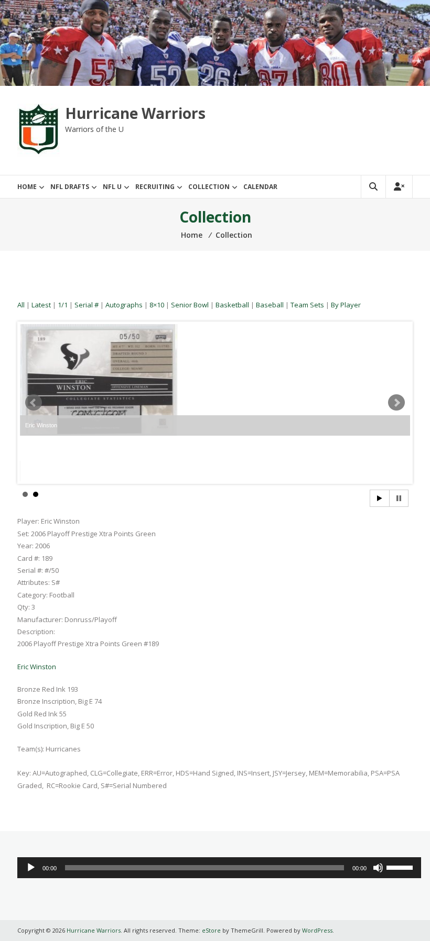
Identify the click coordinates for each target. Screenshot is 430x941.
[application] (219, 867)
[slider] (401, 866)
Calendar (260, 186)
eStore (211, 930)
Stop (398, 498)
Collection (209, 186)
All (21, 304)
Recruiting (155, 186)
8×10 (156, 304)
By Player (346, 304)
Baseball (270, 304)
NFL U (112, 186)
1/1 (63, 304)
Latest (41, 304)
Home (27, 186)
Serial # (86, 304)
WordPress (317, 930)
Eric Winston (36, 666)
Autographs (124, 304)
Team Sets (307, 304)
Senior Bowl (190, 304)
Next (396, 402)
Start (379, 498)
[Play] (31, 867)
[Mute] (378, 867)
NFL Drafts (69, 186)
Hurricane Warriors (135, 113)
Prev (33, 402)
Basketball (232, 304)
